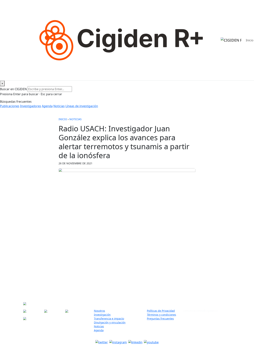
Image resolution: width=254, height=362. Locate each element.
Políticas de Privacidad (161, 310)
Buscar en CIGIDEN (13, 89)
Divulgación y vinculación (110, 322)
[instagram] (118, 342)
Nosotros (99, 310)
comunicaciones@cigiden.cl (200, 310)
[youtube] (151, 342)
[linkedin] (135, 342)
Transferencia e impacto (109, 318)
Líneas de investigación (81, 106)
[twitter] (101, 342)
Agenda (47, 106)
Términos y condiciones (161, 314)
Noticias (59, 106)
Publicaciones (9, 106)
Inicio (63, 119)
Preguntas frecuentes (160, 318)
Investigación (102, 314)
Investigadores (30, 106)
